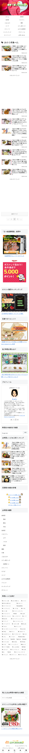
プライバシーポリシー (7, 748)
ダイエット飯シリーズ (14, 505)
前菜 (4, 545)
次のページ (14, 214)
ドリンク (4, 582)
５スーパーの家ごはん (14, 495)
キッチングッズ (6, 586)
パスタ (5, 541)
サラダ (3, 571)
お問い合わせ (21, 748)
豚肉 (4, 523)
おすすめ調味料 (6, 579)
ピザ (4, 538)
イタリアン (5, 534)
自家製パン (6, 564)
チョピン (14, 399)
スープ (3, 575)
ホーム (8, 745)
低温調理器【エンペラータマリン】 (14, 256)
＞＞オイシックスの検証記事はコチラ (11, 728)
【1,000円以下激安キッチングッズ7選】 (12, 313)
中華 (3, 552)
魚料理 (3, 530)
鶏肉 (4, 519)
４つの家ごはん (14, 500)
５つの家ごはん (14, 497)
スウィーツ (5, 567)
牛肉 (4, 526)
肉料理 (3, 515)
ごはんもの (5, 556)
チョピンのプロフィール (21, 745)
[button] (26, 698)
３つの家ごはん (14, 503)
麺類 (3, 549)
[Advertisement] (14, 91)
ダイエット (5, 590)
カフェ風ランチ (6, 560)
